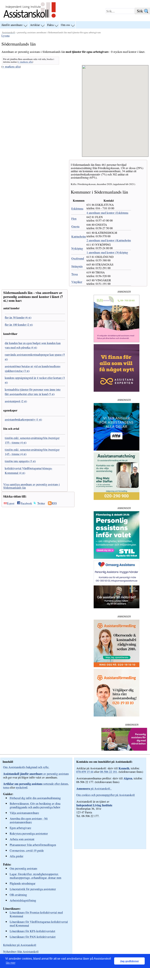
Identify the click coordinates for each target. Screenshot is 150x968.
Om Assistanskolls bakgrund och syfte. (26, 767)
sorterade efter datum (35, 784)
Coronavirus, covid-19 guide (27, 850)
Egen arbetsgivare (20, 828)
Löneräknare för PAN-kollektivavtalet (33, 937)
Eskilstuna (77, 208)
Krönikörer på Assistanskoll (19, 945)
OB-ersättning (18, 895)
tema (6, 787)
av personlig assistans (36, 774)
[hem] (29, 18)
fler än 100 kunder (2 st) (19, 325)
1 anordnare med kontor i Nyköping (107, 252)
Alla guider (16, 856)
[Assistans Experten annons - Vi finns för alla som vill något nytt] (116, 391)
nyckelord (21, 787)
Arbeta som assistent (22, 839)
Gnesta (75, 226)
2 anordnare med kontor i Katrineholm (109, 240)
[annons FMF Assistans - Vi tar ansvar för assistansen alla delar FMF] (116, 449)
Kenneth (124, 768)
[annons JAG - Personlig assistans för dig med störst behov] (124, 750)
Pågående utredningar (22, 883)
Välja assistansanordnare (24, 813)
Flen (73, 218)
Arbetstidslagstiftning (23, 900)
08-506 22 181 (108, 772)
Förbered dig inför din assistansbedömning (35, 798)
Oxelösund (77, 258)
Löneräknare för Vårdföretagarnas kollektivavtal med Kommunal (39, 923)
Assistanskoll (8, 32)
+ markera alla (25, 61)
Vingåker (76, 282)
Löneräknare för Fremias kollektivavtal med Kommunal (36, 914)
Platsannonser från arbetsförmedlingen (33, 845)
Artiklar (35, 25)
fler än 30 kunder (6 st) (18, 317)
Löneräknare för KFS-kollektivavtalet (32, 931)
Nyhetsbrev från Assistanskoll (21, 952)
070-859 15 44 (84, 772)
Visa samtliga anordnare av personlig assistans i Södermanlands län (31, 486)
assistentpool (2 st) (16, 401)
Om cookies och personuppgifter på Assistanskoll (105, 795)
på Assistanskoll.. (94, 788)
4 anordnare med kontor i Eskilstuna (107, 213)
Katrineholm (78, 236)
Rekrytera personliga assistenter (29, 833)
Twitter (41, 503)
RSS (54, 503)
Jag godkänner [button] (129, 961)
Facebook (26, 503)
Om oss (65, 25)
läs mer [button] (10, 962)
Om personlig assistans (23, 868)
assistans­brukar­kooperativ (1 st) (23, 419)
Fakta (50, 25)
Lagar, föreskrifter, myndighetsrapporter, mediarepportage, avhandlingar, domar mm (35, 876)
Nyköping (77, 248)
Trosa (74, 274)
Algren (127, 778)
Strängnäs (77, 266)
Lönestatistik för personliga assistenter (33, 889)
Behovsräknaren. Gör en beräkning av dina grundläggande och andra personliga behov (35, 805)
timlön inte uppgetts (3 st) (20, 461)
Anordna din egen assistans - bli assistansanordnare (29, 820)
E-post (10, 503)
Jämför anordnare (11, 25)
